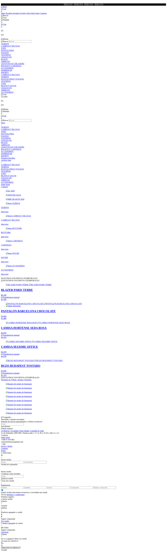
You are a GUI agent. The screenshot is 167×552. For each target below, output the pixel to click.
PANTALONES (7, 50)
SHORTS (5, 72)
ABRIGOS (5, 61)
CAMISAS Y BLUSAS (10, 46)
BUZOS (4, 59)
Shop (3, 13)
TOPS (3, 48)
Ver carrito (5, 521)
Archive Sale (25, 13)
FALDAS (5, 53)
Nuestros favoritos (13, 13)
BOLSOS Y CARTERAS (11, 66)
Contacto (43, 13)
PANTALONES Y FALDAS (12, 79)
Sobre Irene (35, 13)
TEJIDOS (5, 44)
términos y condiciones (16, 495)
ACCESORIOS (7, 68)
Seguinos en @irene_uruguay (12, 380)
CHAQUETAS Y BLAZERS (12, 64)
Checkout (4, 532)
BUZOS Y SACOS (8, 86)
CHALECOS (6, 57)
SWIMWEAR (6, 70)
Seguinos (27, 380)
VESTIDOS (6, 55)
